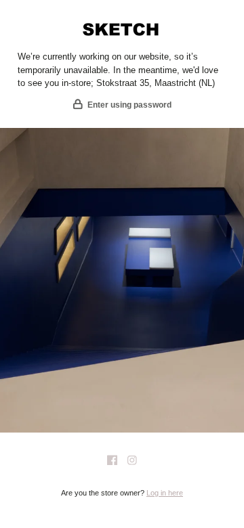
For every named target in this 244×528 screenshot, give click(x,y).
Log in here (164, 493)
